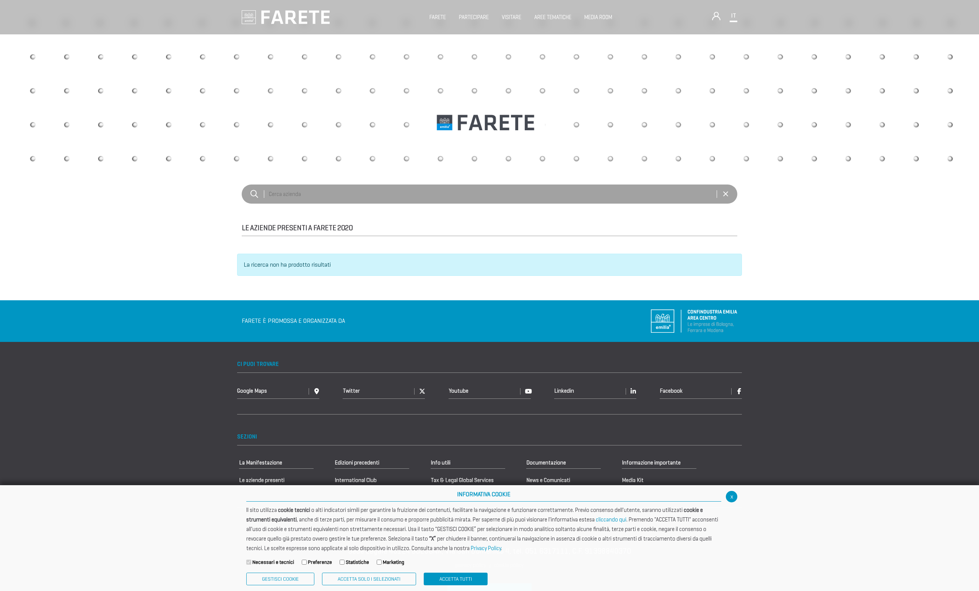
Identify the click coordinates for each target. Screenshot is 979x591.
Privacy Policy (486, 548)
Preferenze (320, 562)
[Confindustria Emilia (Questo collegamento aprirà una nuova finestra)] (694, 320)
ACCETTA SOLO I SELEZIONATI (369, 579)
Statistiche (357, 562)
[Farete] (286, 16)
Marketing (393, 562)
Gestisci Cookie (280, 579)
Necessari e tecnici (273, 562)
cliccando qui (611, 519)
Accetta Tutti (455, 579)
